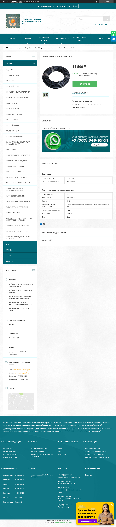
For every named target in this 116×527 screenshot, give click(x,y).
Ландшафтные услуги (80, 38)
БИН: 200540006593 (92, 448)
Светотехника (11, 149)
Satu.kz (68, 520)
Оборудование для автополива (18, 92)
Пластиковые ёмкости (14, 136)
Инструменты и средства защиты (18, 183)
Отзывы (9, 250)
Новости (9, 261)
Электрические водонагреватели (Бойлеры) (18, 238)
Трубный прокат (12, 120)
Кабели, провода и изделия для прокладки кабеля (18, 143)
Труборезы (10, 81)
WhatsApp (84, 431)
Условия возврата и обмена (95, 454)
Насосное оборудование (15, 196)
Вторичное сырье (12, 103)
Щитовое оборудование (15, 166)
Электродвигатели (13, 212)
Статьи (8, 256)
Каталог (27, 38)
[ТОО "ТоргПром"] (13, 27)
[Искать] (106, 18)
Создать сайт (27, 1)
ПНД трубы (27, 48)
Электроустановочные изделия (18, 155)
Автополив (61, 38)
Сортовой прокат (12, 125)
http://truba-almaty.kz (21, 370)
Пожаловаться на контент (63, 522)
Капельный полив (44, 38)
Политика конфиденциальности (97, 457)
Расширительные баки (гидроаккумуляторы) (14, 189)
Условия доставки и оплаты (95, 451)
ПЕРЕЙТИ (72, 6)
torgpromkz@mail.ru (21, 373)
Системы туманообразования (17, 97)
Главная (11, 38)
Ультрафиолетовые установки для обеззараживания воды (19, 219)
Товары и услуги (15, 48)
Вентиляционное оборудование (18, 201)
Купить (86, 84)
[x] (44, 225)
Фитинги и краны (12, 75)
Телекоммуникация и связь (16, 177)
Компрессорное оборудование (17, 226)
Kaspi (60, 448)
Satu (59, 451)
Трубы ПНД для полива (41, 48)
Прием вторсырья (12, 109)
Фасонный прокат (13, 131)
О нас (8, 244)
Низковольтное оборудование (17, 161)
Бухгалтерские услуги (14, 114)
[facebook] (41, 225)
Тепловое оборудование (15, 172)
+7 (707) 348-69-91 (71, 431)
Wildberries (62, 454)
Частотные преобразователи (17, 231)
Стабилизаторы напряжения (17, 207)
